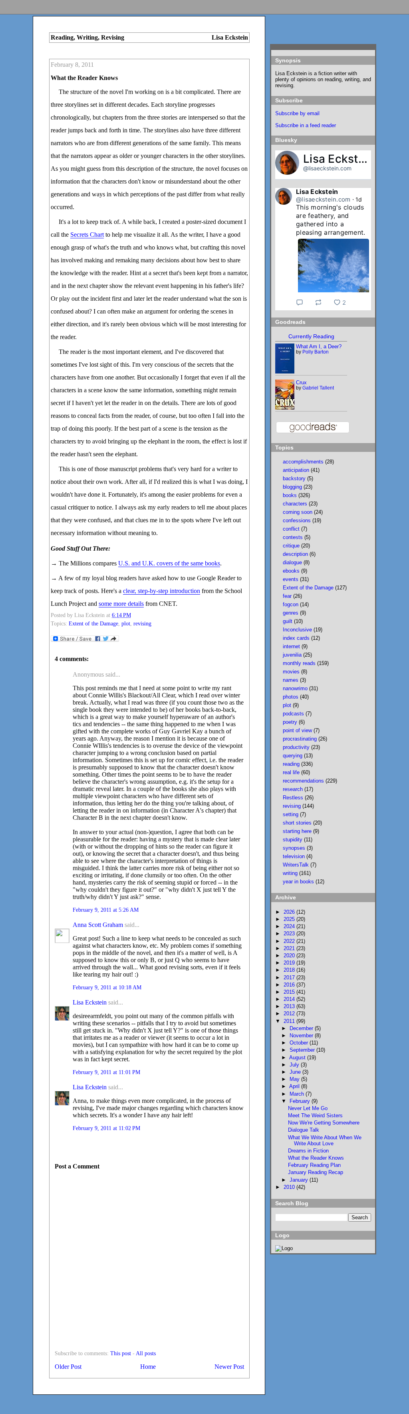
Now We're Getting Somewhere (323, 1123)
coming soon (297, 512)
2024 (290, 926)
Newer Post (229, 1366)
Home (148, 1366)
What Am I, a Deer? (318, 347)
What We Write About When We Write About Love (324, 1140)
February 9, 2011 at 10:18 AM (107, 988)
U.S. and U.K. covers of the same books (169, 563)
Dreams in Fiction (308, 1151)
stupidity (292, 840)
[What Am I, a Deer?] (285, 372)
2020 (290, 956)
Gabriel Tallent (318, 387)
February (301, 1101)
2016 (290, 985)
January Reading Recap (315, 1172)
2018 (290, 970)
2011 (290, 1021)
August (298, 1057)
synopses (294, 848)
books (290, 495)
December (302, 1028)
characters (295, 504)
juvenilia (292, 655)
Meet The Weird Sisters (315, 1115)
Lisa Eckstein (90, 1002)
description (295, 554)
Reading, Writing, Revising (87, 37)
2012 (290, 1014)
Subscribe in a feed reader (305, 125)
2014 (290, 999)
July (295, 1065)
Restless (293, 798)
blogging (292, 487)
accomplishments (303, 462)
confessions (297, 520)
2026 (290, 912)
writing (290, 873)
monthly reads (299, 663)
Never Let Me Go (308, 1108)
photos (290, 697)
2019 (290, 963)
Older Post (68, 1366)
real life (291, 772)
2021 (290, 948)
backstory (294, 478)
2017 (290, 978)
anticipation (296, 470)
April (295, 1086)
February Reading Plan (314, 1165)
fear (287, 596)
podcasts (293, 714)
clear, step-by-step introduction (161, 590)
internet (291, 646)
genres (290, 613)
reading (291, 764)
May (295, 1079)
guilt (287, 621)
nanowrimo (295, 688)
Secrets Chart (87, 234)
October (300, 1043)
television (294, 856)
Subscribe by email (297, 113)
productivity (296, 747)
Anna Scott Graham (98, 924)
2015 (290, 992)
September (303, 1050)
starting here (297, 831)
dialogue (292, 562)
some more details (121, 603)
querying (292, 756)
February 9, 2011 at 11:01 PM (106, 1072)
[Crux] (285, 408)
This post (120, 1353)
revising (142, 624)
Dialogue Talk (303, 1130)
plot (125, 624)
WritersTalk (296, 865)
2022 (290, 941)
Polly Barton (315, 352)
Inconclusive (297, 630)
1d (358, 199)
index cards (296, 638)
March (298, 1094)
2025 (290, 919)
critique (291, 546)
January (300, 1180)
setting (290, 814)
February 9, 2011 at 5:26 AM (106, 910)
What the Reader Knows (84, 77)
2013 (290, 1006)
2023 (290, 934)
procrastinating (300, 739)
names (290, 680)
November (302, 1036)
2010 (290, 1187)
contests (293, 537)
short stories (297, 823)
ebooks (291, 571)
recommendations (303, 781)
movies (291, 672)
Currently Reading (311, 336)
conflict (291, 529)
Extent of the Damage (93, 624)
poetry (290, 722)
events (290, 579)
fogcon (290, 604)
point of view (297, 730)
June (296, 1072)
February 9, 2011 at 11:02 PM (106, 1128)
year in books (298, 882)
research (293, 789)
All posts (146, 1353)
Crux (301, 382)
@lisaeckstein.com (327, 168)
